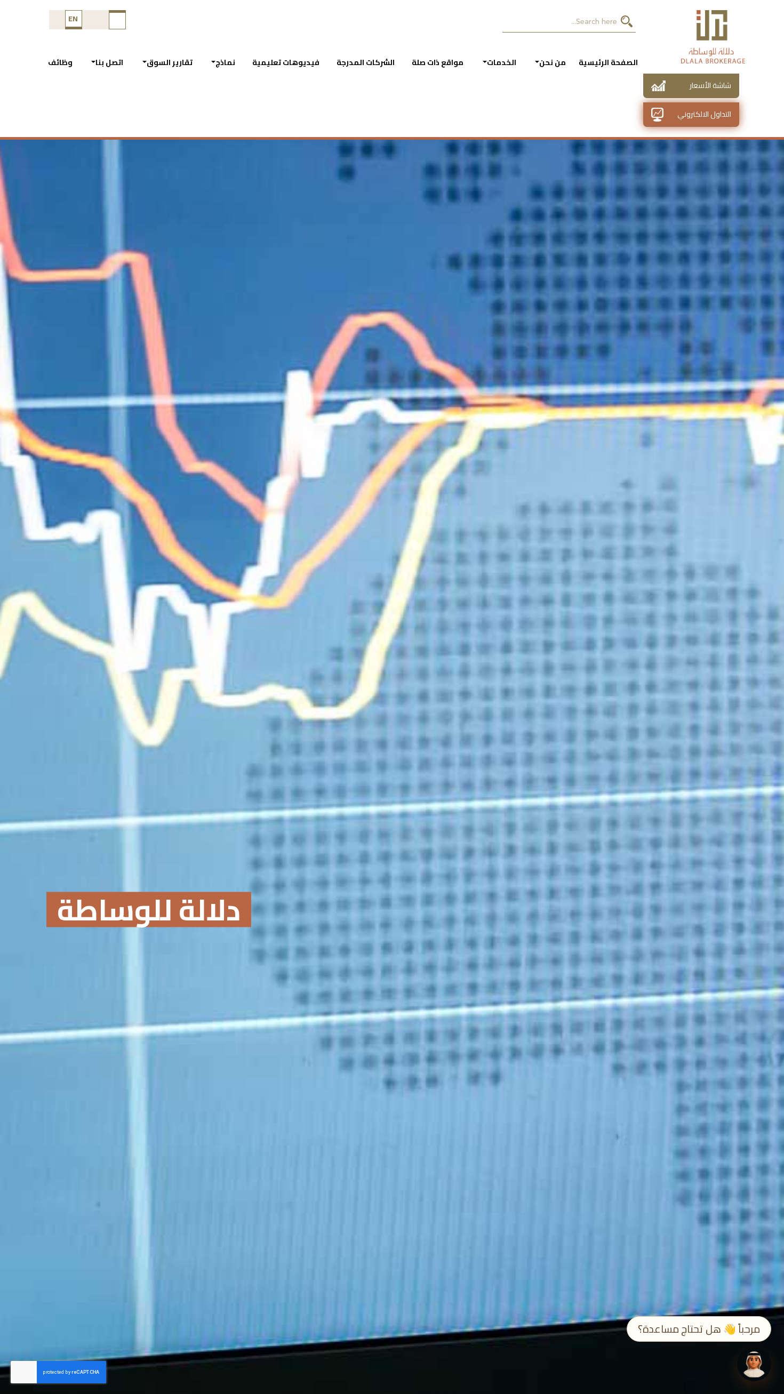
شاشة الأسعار (710, 85)
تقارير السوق (170, 62)
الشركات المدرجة (366, 62)
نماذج (225, 62)
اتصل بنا (109, 62)
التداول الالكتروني (704, 114)
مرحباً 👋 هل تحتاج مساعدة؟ (699, 1329)
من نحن (552, 62)
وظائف (60, 62)
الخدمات (501, 62)
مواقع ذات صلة (437, 62)
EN (73, 19)
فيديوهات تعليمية (285, 62)
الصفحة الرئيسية (608, 62)
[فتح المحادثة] (754, 1364)
